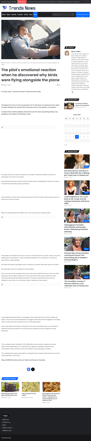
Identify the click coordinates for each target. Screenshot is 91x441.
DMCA (4, 425)
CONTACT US (6, 422)
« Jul (65, 145)
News (8, 14)
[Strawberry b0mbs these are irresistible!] (69, 106)
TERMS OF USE (6, 430)
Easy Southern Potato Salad (29, 394)
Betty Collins (76, 51)
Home (4, 14)
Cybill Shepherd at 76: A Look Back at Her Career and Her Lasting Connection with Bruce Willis (76, 200)
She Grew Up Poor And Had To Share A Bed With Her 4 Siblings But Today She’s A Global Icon (53, 1)
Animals (13, 14)
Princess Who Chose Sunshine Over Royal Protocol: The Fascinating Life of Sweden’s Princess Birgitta (76, 256)
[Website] (72, 92)
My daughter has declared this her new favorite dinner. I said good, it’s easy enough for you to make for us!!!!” (51, 397)
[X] (33, 369)
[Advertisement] (77, 31)
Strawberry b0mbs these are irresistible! (82, 104)
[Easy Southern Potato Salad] (31, 387)
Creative (20, 14)
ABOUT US (5, 419)
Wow (35, 14)
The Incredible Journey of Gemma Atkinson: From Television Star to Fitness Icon (76, 283)
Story (31, 14)
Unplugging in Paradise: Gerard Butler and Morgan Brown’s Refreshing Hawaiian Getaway (76, 228)
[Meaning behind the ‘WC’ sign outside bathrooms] (10, 387)
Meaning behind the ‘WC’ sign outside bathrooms (9, 394)
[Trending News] (22, 8)
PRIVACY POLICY (7, 428)
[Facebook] (28, 369)
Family (26, 14)
